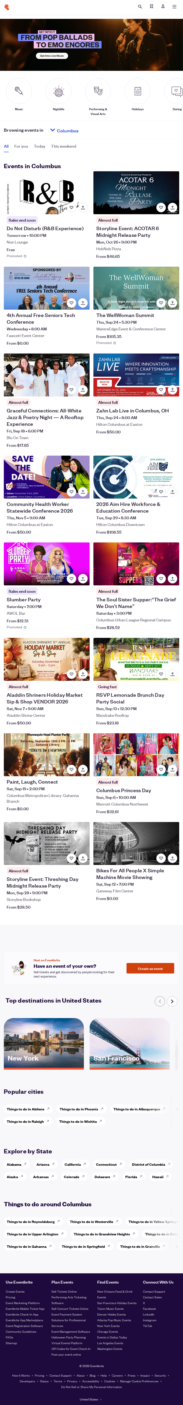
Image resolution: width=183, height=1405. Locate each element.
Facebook (149, 1308)
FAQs (9, 1337)
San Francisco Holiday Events (117, 1303)
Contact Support (154, 1291)
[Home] (7, 7)
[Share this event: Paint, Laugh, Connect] (83, 769)
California (73, 1164)
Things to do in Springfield (83, 1246)
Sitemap (11, 1343)
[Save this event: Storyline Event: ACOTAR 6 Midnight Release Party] (161, 207)
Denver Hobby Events (111, 1314)
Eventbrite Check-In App (22, 1314)
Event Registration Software (24, 1325)
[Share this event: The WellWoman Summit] (172, 303)
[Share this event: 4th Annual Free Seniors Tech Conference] (83, 303)
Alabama (14, 1164)
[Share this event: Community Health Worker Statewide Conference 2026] (83, 492)
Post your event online (66, 1354)
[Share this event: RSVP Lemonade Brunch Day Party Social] (172, 674)
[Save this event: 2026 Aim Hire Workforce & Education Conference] (161, 492)
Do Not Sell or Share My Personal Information (91, 1386)
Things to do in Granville (140, 1246)
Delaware (102, 1176)
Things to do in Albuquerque (136, 1108)
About (80, 1375)
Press (131, 1375)
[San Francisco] (130, 1066)
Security (160, 1375)
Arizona (42, 1164)
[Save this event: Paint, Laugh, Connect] (71, 769)
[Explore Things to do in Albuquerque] (165, 1109)
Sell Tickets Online (64, 1291)
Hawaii (157, 1176)
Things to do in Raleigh (25, 1121)
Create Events (15, 1291)
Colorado (71, 1176)
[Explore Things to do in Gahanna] (51, 1246)
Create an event (150, 968)
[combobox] (86, 130)
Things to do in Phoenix (79, 1108)
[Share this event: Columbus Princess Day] (172, 769)
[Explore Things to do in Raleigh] (49, 1121)
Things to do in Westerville (91, 1221)
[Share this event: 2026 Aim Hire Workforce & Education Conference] (172, 492)
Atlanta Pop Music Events (114, 1320)
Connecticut (106, 1164)
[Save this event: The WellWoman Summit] (161, 303)
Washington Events (109, 1348)
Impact (145, 1375)
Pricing (10, 1297)
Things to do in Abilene (25, 1108)
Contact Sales (152, 1297)
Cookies (109, 1381)
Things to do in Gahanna (26, 1246)
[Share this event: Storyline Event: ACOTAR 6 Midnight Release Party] (172, 207)
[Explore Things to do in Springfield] (110, 1246)
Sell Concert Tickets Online (69, 1308)
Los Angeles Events (110, 1343)
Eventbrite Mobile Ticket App (25, 1308)
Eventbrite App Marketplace (24, 1320)
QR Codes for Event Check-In (71, 1348)
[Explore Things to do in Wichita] (102, 1121)
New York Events (108, 1325)
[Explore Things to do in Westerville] (118, 1221)
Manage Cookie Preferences (139, 1381)
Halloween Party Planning (68, 1337)
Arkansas (41, 1176)
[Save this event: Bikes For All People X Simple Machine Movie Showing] (161, 858)
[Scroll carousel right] (172, 1001)
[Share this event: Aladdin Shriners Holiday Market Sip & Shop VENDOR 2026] (83, 674)
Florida (131, 1176)
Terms (58, 1381)
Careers (117, 1375)
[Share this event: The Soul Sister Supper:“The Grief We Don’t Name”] (172, 578)
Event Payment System (66, 1314)
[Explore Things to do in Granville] (165, 1246)
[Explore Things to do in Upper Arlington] (63, 1233)
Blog (93, 1375)
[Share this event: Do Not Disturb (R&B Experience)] (83, 207)
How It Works (21, 1375)
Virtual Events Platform (66, 1343)
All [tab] (6, 146)
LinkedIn (148, 1314)
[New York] (44, 1066)
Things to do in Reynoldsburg (31, 1221)
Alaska (12, 1176)
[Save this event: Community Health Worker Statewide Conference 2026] (71, 492)
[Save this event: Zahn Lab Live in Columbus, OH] (161, 390)
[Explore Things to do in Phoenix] (103, 1109)
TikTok (147, 1325)
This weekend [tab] (63, 146)
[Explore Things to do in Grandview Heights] (135, 1233)
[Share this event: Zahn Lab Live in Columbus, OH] (172, 390)
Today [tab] (39, 146)
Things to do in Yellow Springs (153, 1221)
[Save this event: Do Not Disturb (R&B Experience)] (71, 207)
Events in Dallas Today (112, 1337)
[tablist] (40, 147)
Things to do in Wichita (78, 1121)
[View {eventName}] (47, 192)
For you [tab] (21, 146)
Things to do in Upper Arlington (32, 1233)
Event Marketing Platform (23, 1303)
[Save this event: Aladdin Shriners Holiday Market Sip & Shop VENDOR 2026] (71, 674)
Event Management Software (70, 1331)
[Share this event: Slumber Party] (83, 578)
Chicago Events (107, 1331)
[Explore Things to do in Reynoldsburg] (59, 1221)
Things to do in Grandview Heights (102, 1233)
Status (44, 1381)
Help (104, 1375)
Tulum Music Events (110, 1308)
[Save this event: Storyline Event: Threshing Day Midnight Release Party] (71, 858)
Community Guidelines (21, 1331)
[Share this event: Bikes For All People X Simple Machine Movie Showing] (172, 858)
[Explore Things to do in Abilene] (49, 1109)
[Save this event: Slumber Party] (71, 578)
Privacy (72, 1381)
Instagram (150, 1320)
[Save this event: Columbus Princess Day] (161, 769)
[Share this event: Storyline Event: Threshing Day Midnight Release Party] (83, 858)
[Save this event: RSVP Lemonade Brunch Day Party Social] (161, 674)
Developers (27, 1381)
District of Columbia (148, 1164)
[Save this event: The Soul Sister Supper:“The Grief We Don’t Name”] (161, 578)
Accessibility (90, 1381)
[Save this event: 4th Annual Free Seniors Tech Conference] (71, 303)
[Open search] (140, 6)
